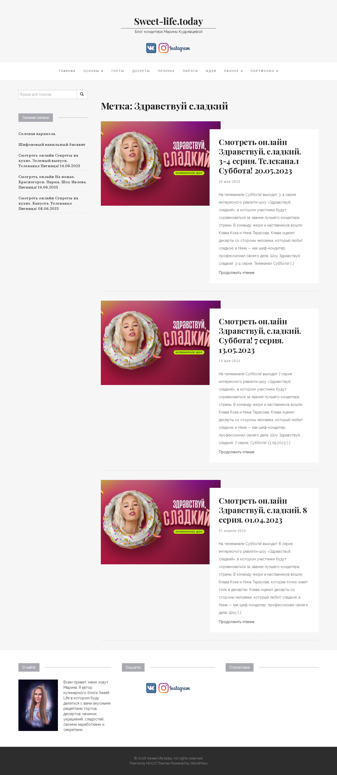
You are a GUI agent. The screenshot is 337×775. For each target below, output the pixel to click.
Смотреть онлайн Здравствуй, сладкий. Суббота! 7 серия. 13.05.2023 (260, 335)
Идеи (211, 71)
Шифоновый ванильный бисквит (52, 144)
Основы (92, 71)
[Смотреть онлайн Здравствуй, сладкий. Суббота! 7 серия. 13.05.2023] (161, 342)
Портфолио (263, 71)
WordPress (198, 763)
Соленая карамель (37, 133)
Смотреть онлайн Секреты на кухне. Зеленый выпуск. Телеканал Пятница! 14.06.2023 (49, 160)
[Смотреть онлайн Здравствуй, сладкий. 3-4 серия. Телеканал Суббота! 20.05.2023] (161, 163)
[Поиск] (82, 94)
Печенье (166, 71)
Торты (117, 71)
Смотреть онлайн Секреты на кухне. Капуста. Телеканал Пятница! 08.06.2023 (48, 203)
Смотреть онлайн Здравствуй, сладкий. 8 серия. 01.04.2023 (263, 510)
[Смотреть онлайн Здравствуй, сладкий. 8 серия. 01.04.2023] (161, 522)
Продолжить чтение (236, 273)
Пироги (190, 71)
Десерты (141, 71)
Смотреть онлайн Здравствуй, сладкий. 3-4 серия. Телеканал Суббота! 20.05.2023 (260, 156)
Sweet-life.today (168, 21)
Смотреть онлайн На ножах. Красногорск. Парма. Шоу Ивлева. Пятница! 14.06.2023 (52, 182)
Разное (232, 71)
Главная (67, 71)
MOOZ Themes (158, 763)
